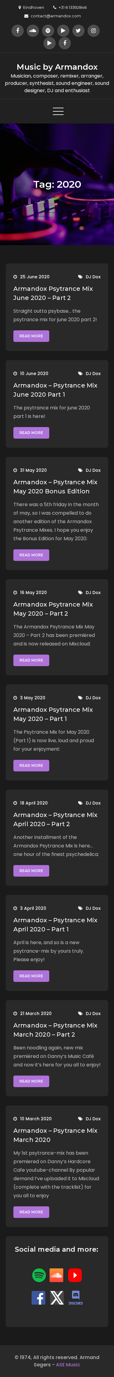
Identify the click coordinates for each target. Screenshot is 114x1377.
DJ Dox (93, 277)
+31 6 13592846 (73, 7)
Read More (31, 336)
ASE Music (68, 1364)
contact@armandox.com (56, 15)
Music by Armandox (57, 67)
